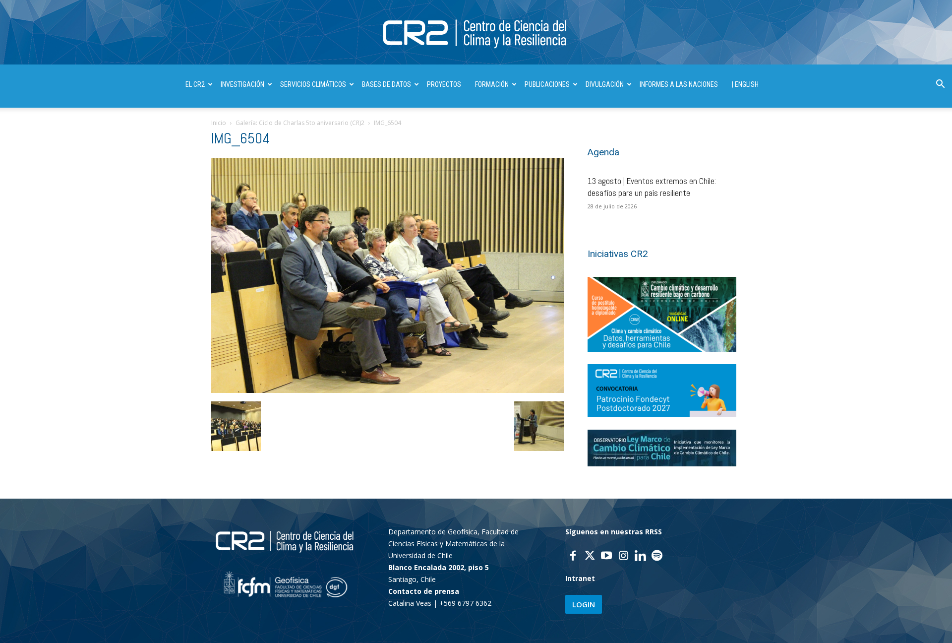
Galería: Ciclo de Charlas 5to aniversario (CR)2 (300, 123)
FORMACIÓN (492, 84)
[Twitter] (589, 557)
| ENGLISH (745, 84)
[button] (940, 85)
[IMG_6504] (387, 390)
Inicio (218, 123)
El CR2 (195, 84)
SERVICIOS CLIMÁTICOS (313, 84)
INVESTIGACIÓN (242, 84)
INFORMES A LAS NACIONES (679, 84)
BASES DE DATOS (386, 84)
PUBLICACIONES (547, 84)
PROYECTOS (444, 84)
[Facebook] (572, 557)
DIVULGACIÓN (605, 84)
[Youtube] (606, 557)
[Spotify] (657, 557)
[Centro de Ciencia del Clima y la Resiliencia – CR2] (476, 33)
